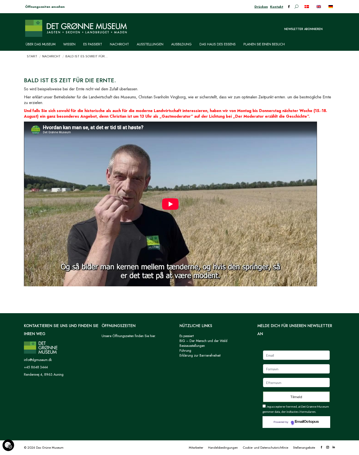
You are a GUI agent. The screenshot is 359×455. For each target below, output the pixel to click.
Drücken (261, 6)
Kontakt (276, 6)
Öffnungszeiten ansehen (45, 6)
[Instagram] (327, 447)
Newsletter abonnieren (303, 29)
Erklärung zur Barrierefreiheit (200, 355)
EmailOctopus (307, 422)
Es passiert (187, 335)
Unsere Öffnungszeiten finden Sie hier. (129, 335)
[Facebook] (321, 447)
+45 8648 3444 (36, 367)
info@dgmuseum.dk (38, 359)
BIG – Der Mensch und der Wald (203, 340)
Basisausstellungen (192, 345)
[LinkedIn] (333, 447)
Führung (185, 350)
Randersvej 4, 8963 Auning (43, 374)
